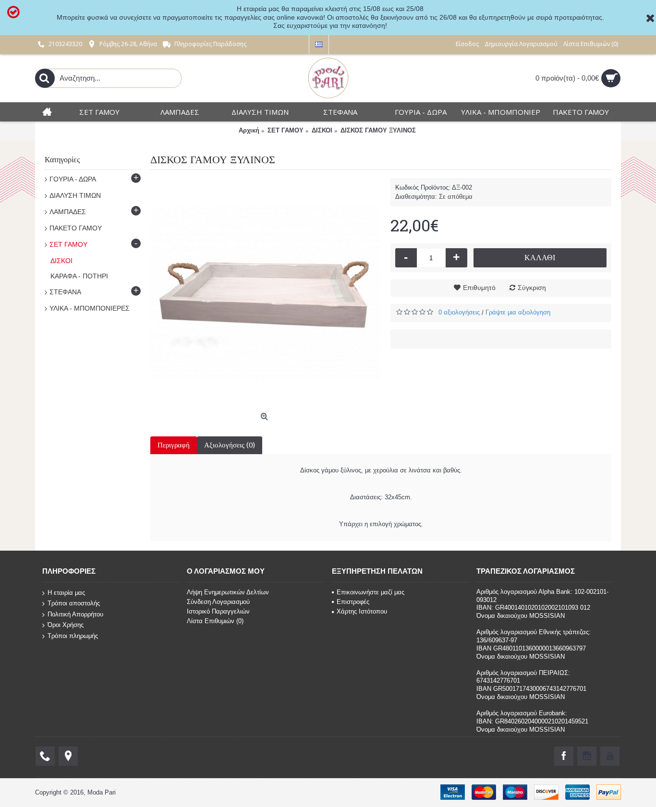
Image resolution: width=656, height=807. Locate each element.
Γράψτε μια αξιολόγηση (518, 312)
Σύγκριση (532, 287)
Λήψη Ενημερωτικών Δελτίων (228, 592)
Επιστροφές (353, 601)
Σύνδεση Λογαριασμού (218, 601)
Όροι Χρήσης (66, 624)
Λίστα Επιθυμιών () (215, 621)
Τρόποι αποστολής (74, 603)
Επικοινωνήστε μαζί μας (370, 592)
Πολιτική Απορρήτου (75, 614)
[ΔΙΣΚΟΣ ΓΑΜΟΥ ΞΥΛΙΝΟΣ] (265, 293)
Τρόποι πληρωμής (73, 635)
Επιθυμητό (479, 287)
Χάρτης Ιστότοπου (362, 611)
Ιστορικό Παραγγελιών (218, 611)
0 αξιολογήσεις (459, 312)
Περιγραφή (174, 445)
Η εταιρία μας (66, 592)
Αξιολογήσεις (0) (229, 445)
